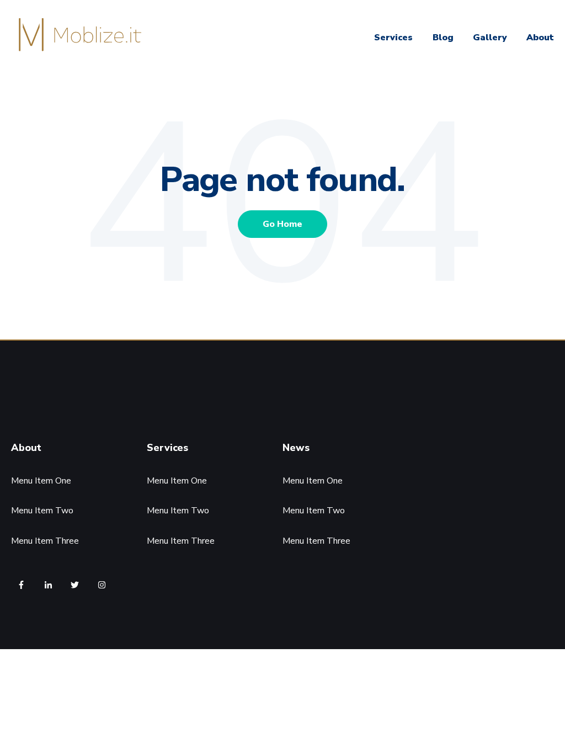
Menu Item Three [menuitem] (45, 541)
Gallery (490, 37)
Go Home (282, 224)
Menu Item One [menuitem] (41, 481)
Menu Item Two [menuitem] (42, 511)
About (540, 37)
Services (393, 37)
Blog (443, 37)
